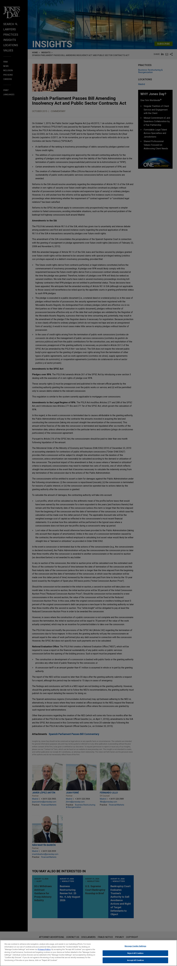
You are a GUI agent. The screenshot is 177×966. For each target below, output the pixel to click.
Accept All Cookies (135, 960)
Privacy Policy (44, 949)
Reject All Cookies (135, 953)
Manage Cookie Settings (135, 946)
